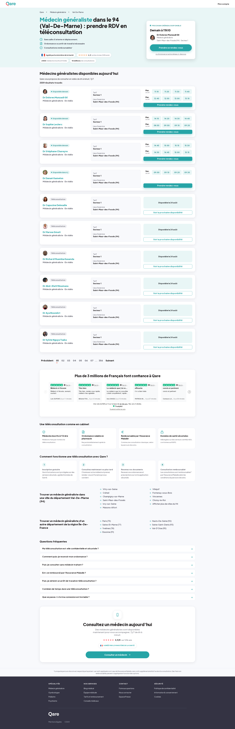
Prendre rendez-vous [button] (167, 105)
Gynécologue (53, 692)
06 (86, 360)
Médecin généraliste (58, 12)
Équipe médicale (90, 692)
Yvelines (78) (108, 528)
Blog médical (89, 688)
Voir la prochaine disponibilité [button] (167, 212)
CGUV (67, 722)
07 (91, 360)
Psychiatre (52, 701)
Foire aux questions (126, 688)
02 (62, 360)
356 (101, 360)
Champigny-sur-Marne (113, 496)
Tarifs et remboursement (94, 697)
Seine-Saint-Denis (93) (162, 524)
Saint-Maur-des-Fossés (114, 500)
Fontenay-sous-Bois (162, 493)
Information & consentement (166, 692)
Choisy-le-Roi (159, 500)
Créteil (106, 493)
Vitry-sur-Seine (110, 489)
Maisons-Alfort (110, 507)
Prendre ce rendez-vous (171, 47)
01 (57, 360)
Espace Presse (124, 697)
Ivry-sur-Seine (109, 504)
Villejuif (156, 489)
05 (80, 360)
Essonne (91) (108, 532)
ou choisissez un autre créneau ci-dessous (171, 54)
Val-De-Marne (77, 12)
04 (74, 360)
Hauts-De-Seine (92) (161, 521)
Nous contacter (125, 692)
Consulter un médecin (115, 654)
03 (68, 360)
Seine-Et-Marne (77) (111, 524)
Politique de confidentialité (165, 688)
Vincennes (157, 496)
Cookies (157, 697)
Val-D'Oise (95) (159, 528)
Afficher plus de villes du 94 (165, 504)
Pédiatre (51, 697)
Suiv (110, 360)
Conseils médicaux (91, 701)
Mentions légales (55, 722)
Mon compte (223, 4)
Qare (42, 12)
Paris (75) (106, 521)
